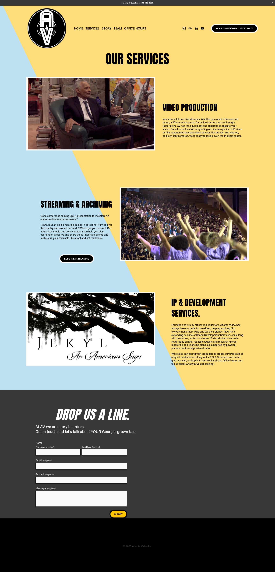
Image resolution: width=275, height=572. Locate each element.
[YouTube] (202, 28)
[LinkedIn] (196, 28)
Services (92, 28)
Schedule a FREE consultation (234, 28)
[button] (272, 2)
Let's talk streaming (76, 258)
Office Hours (135, 28)
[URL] (190, 28)
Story (106, 28)
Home (78, 28)
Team (118, 28)
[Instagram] (184, 28)
